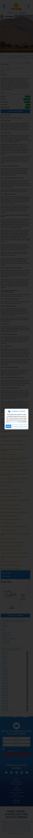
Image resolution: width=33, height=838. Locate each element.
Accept (8, 426)
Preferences (16, 426)
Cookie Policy (14, 421)
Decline (24, 426)
